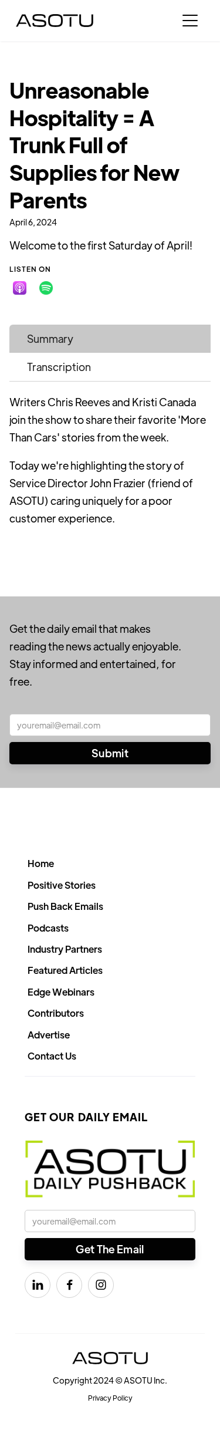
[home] (54, 21)
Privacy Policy (110, 1397)
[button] (190, 20)
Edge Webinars (61, 992)
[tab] (110, 339)
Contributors (56, 1013)
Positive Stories (62, 885)
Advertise (49, 1034)
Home (41, 863)
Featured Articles (65, 970)
